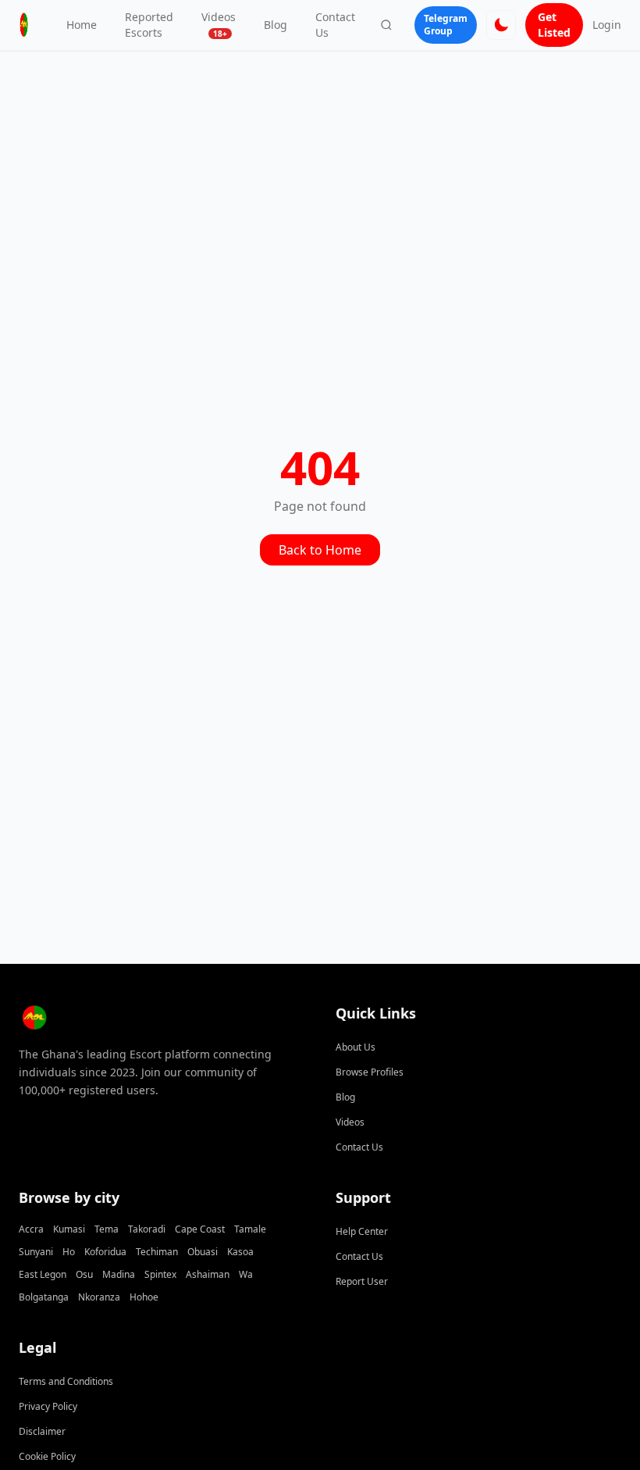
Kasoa (240, 1251)
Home (81, 24)
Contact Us (335, 24)
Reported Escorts (149, 24)
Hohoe (144, 1297)
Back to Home (320, 549)
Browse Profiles (370, 1072)
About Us (355, 1047)
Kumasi (69, 1229)
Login (606, 24)
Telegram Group (446, 24)
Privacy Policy (48, 1406)
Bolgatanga (44, 1297)
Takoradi (146, 1229)
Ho (68, 1251)
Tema (106, 1229)
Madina (118, 1274)
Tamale (250, 1229)
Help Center (362, 1231)
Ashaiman (207, 1274)
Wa (246, 1274)
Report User (362, 1281)
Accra (31, 1229)
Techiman (157, 1251)
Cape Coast (200, 1229)
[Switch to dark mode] (501, 25)
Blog (275, 24)
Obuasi (202, 1251)
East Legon (42, 1274)
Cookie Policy (47, 1456)
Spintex (160, 1274)
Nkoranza (99, 1297)
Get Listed (554, 24)
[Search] (386, 24)
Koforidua (105, 1251)
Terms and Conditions (66, 1381)
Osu (84, 1274)
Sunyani (36, 1251)
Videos (218, 24)
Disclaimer (42, 1431)
